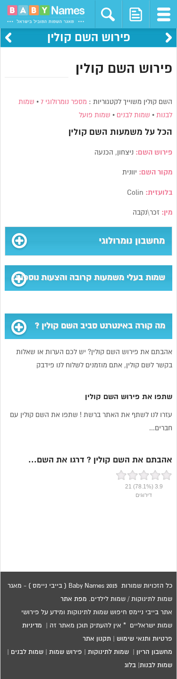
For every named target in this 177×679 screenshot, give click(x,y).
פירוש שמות (65, 652)
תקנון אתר (97, 639)
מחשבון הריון (154, 652)
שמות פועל (94, 115)
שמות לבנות (156, 665)
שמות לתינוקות (108, 652)
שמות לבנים (133, 115)
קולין (77, 132)
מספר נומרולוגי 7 (64, 102)
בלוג (130, 665)
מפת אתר (73, 599)
